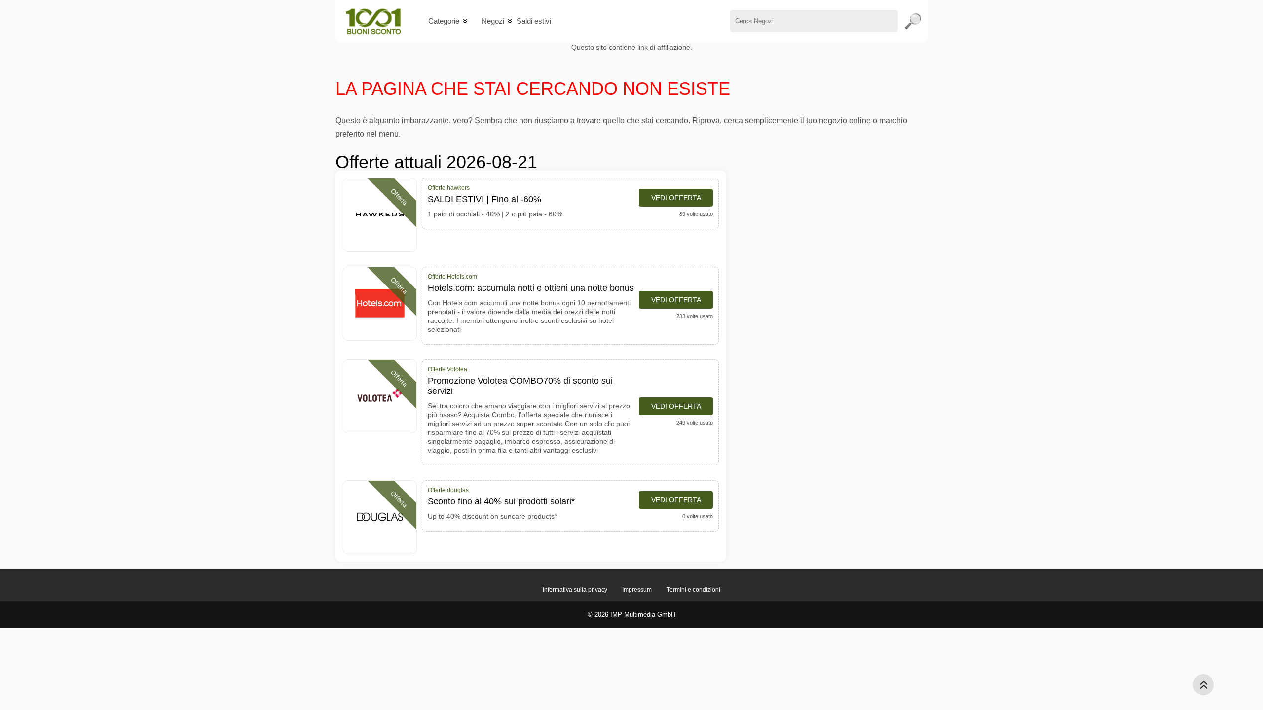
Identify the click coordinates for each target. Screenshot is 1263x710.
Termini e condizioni (693, 589)
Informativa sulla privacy (575, 589)
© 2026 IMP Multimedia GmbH (631, 614)
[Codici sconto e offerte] (373, 21)
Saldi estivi (534, 21)
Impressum (637, 589)
